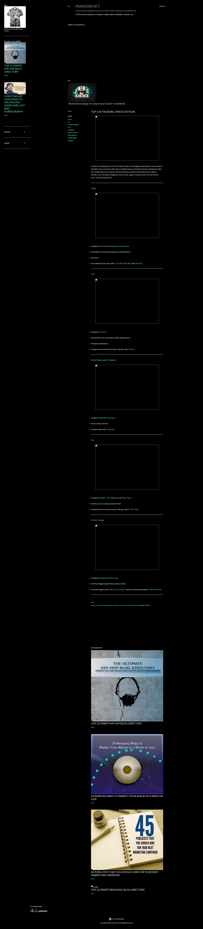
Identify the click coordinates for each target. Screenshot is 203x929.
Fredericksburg (73, 124)
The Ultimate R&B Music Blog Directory (118, 889)
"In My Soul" (110, 429)
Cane (69, 119)
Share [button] (70, 111)
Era (69, 122)
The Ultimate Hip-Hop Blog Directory (116, 723)
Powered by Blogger (118, 919)
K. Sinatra (71, 130)
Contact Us (128, 14)
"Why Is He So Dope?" (117, 589)
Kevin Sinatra (72, 135)
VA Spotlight (72, 138)
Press (106, 14)
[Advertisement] (127, 627)
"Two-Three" (134, 509)
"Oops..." (132, 349)
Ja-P (69, 127)
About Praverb (116, 14)
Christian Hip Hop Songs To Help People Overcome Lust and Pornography (14, 104)
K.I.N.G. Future (73, 132)
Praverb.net (87, 6)
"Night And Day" (137, 263)
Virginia (70, 140)
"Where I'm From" (155, 589)
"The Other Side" (121, 263)
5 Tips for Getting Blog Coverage (89, 14)
